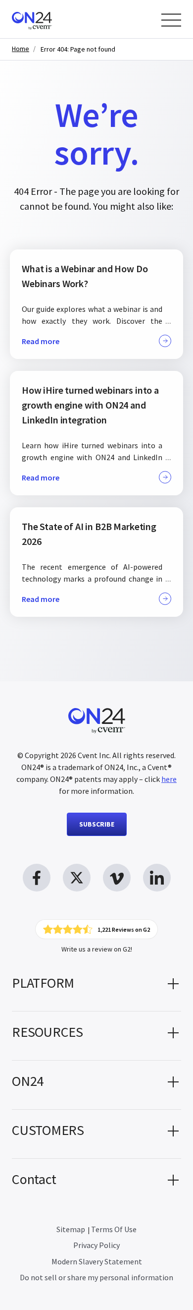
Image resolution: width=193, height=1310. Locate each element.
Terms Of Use (114, 1229)
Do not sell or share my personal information (96, 1277)
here (169, 779)
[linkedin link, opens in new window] (157, 878)
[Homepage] (51, 19)
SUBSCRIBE (96, 824)
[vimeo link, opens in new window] (117, 878)
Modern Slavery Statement (96, 1261)
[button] (96, 986)
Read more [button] (40, 341)
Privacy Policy (96, 1245)
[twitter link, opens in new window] (77, 878)
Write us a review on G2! (96, 949)
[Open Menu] (171, 20)
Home (20, 49)
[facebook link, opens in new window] (36, 878)
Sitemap (70, 1229)
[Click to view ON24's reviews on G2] (96, 929)
